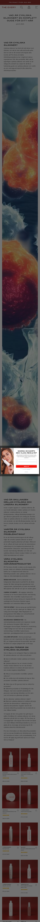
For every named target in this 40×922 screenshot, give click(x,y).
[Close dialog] (38, 449)
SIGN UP (26, 466)
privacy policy (28, 469)
